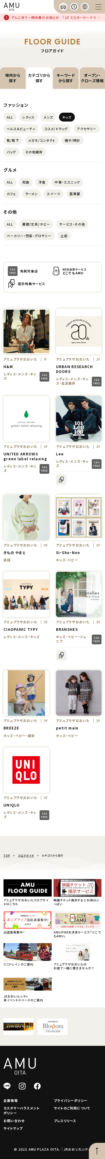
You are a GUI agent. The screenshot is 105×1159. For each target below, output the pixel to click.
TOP (7, 855)
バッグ (11, 152)
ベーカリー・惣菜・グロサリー (29, 235)
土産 (64, 235)
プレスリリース (65, 1120)
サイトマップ (13, 1128)
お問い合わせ (14, 1120)
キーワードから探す (66, 77)
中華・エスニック (67, 182)
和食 (25, 182)
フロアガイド (26, 855)
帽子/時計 (72, 140)
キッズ (67, 117)
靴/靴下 (13, 140)
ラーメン (31, 193)
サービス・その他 (72, 224)
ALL (10, 117)
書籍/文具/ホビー (36, 224)
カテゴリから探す (39, 77)
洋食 (42, 182)
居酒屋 (74, 193)
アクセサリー (86, 128)
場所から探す (12, 77)
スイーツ (53, 193)
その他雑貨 (34, 152)
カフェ (11, 193)
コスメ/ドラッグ (56, 128)
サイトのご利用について (72, 1108)
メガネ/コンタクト (41, 140)
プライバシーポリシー (71, 1100)
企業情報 (11, 1100)
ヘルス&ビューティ (21, 128)
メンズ (48, 117)
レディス (28, 117)
